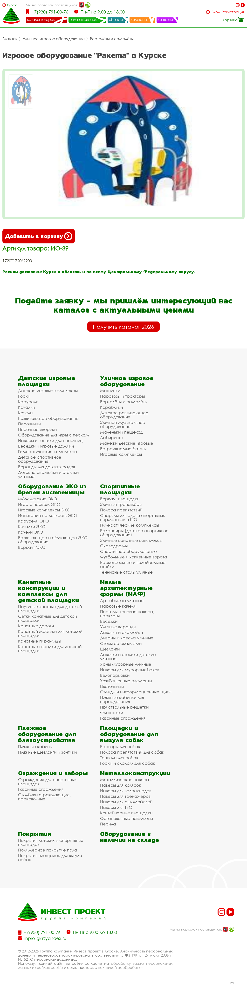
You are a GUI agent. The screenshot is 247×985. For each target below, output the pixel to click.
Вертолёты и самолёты (112, 38)
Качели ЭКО (30, 532)
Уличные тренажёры (121, 504)
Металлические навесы (124, 779)
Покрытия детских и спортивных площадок (50, 842)
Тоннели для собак (119, 758)
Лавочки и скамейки (121, 632)
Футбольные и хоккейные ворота (133, 557)
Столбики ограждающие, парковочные (44, 797)
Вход (216, 12)
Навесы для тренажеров (125, 796)
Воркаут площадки (119, 499)
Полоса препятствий (121, 510)
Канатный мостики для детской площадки (50, 633)
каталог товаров (41, 19)
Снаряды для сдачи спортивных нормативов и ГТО (132, 517)
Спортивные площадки (120, 489)
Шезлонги (110, 649)
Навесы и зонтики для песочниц (50, 440)
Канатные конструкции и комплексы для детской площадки (48, 591)
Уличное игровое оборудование (54, 38)
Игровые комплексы (121, 454)
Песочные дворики (37, 429)
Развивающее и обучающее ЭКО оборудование (53, 540)
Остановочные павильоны (126, 818)
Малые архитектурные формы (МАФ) (126, 588)
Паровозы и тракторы (122, 396)
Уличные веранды (118, 627)
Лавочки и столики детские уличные (128, 656)
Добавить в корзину (34, 236)
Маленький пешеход (121, 432)
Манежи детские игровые (126, 443)
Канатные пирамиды (39, 641)
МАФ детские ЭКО (37, 499)
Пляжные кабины (35, 746)
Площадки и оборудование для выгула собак (129, 734)
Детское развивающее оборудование (124, 415)
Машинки (110, 391)
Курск (12, 5)
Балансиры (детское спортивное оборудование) (134, 533)
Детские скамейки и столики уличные (48, 474)
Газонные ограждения (122, 718)
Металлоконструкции (135, 773)
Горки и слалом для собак (127, 763)
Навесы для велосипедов (125, 791)
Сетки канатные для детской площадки (47, 618)
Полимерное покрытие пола (47, 850)
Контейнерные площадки (126, 813)
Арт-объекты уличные (122, 600)
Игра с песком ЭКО (39, 504)
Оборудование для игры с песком (53, 435)
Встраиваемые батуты (123, 449)
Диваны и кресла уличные (126, 638)
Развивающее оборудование (48, 418)
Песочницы (29, 424)
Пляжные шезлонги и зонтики (47, 752)
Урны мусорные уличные (125, 664)
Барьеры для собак (120, 746)
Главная (9, 38)
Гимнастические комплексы (47, 451)
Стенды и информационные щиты (135, 692)
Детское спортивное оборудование (39, 459)
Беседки (108, 621)
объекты (116, 19)
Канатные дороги (36, 626)
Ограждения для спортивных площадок (47, 781)
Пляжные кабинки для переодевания (122, 699)
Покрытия (34, 834)
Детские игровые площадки (46, 381)
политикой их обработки (120, 967)
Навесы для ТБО (116, 807)
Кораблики (111, 407)
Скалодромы (114, 546)
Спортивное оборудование (128, 551)
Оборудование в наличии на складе (129, 837)
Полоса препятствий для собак (132, 752)
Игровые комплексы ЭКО (44, 510)
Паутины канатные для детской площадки (50, 608)
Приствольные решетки (124, 707)
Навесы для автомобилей (126, 802)
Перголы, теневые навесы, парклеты (127, 614)
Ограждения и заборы (53, 773)
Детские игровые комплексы (48, 391)
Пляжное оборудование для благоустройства (47, 734)
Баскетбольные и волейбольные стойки (132, 564)
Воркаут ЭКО (32, 547)
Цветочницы (112, 686)
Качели (25, 413)
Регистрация (233, 12)
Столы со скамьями (121, 643)
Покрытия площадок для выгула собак (50, 857)
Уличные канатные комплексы (131, 540)
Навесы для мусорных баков (129, 670)
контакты (165, 19)
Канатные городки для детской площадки (50, 648)
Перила (108, 824)
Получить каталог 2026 (123, 326)
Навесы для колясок (120, 785)
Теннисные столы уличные (126, 572)
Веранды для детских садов (46, 467)
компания (139, 19)
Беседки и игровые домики (46, 446)
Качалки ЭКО (32, 526)
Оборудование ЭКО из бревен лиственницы (52, 489)
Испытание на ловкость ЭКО (47, 515)
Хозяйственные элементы (126, 681)
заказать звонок (83, 19)
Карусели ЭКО (33, 521)
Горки (24, 396)
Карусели (28, 402)
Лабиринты (111, 438)
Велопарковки (115, 675)
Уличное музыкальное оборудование (122, 424)
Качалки (26, 407)
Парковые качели (118, 606)
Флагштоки (111, 712)
